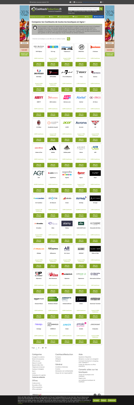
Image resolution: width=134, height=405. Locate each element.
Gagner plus (82, 378)
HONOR (76, 11)
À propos (58, 357)
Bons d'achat (99, 16)
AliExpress (88, 11)
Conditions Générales (61, 367)
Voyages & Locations (38, 357)
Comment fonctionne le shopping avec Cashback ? (88, 361)
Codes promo (36, 383)
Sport (33, 371)
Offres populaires (37, 387)
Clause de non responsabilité (63, 373)
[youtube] (99, 395)
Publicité (57, 361)
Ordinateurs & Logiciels (39, 375)
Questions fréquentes (85, 357)
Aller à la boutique (38, 64)
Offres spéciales (37, 389)
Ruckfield (94, 11)
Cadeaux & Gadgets (38, 369)
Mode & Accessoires (38, 359)
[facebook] (95, 395)
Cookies (57, 369)
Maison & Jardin (36, 363)
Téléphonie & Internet (38, 367)
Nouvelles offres (37, 385)
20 (43, 348)
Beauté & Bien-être (37, 365)
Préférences (111, 400)
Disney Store (71, 13)
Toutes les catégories (38, 377)
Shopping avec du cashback (37, 16)
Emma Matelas (82, 11)
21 (46, 348)
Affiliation (58, 359)
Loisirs (34, 373)
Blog (87, 16)
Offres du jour (36, 361)
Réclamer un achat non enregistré (88, 359)
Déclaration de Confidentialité (64, 371)
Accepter (96, 400)
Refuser (103, 400)
